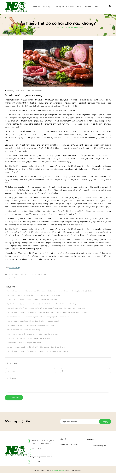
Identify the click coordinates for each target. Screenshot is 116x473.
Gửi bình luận (14, 398)
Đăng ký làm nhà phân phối (70, 444)
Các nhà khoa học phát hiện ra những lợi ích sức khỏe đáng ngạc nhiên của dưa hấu (37, 317)
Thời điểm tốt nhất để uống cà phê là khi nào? (23, 343)
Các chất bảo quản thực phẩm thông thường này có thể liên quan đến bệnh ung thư (37, 351)
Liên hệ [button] (63, 439)
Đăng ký (105, 422)
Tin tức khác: (11, 286)
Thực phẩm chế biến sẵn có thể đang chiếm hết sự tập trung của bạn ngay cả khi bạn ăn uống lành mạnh (45, 308)
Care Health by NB (98, 445)
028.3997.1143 (37, 448)
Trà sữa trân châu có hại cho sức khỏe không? (23, 330)
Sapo (79, 470)
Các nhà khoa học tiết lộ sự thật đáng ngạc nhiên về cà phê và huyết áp (33, 295)
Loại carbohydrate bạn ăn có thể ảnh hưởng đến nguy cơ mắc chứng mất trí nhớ (36, 347)
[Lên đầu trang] (110, 467)
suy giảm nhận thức (36, 274)
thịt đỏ (46, 274)
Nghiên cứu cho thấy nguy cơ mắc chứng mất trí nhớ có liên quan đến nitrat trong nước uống (41, 304)
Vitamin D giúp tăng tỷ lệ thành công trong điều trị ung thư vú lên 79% (32, 334)
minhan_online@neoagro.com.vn (40, 457)
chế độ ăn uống (13, 274)
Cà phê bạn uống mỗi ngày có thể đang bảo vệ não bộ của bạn (30, 325)
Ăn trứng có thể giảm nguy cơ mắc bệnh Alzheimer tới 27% (28, 338)
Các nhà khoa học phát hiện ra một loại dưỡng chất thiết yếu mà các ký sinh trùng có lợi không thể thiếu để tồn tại (49, 291)
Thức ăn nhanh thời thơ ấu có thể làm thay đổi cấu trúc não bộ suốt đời (32, 321)
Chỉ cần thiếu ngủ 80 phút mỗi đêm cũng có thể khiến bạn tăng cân (31, 299)
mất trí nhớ (24, 274)
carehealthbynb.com (40, 462)
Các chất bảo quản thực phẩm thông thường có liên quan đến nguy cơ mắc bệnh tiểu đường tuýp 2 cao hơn (46, 312)
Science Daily (14, 267)
